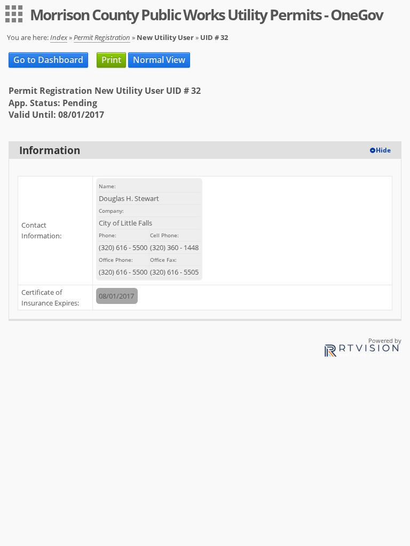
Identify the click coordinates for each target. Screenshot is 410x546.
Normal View (159, 60)
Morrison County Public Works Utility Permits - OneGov (206, 14)
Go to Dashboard (48, 60)
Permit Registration (102, 37)
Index (58, 37)
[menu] (14, 14)
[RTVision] (361, 352)
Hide (383, 150)
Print (111, 60)
